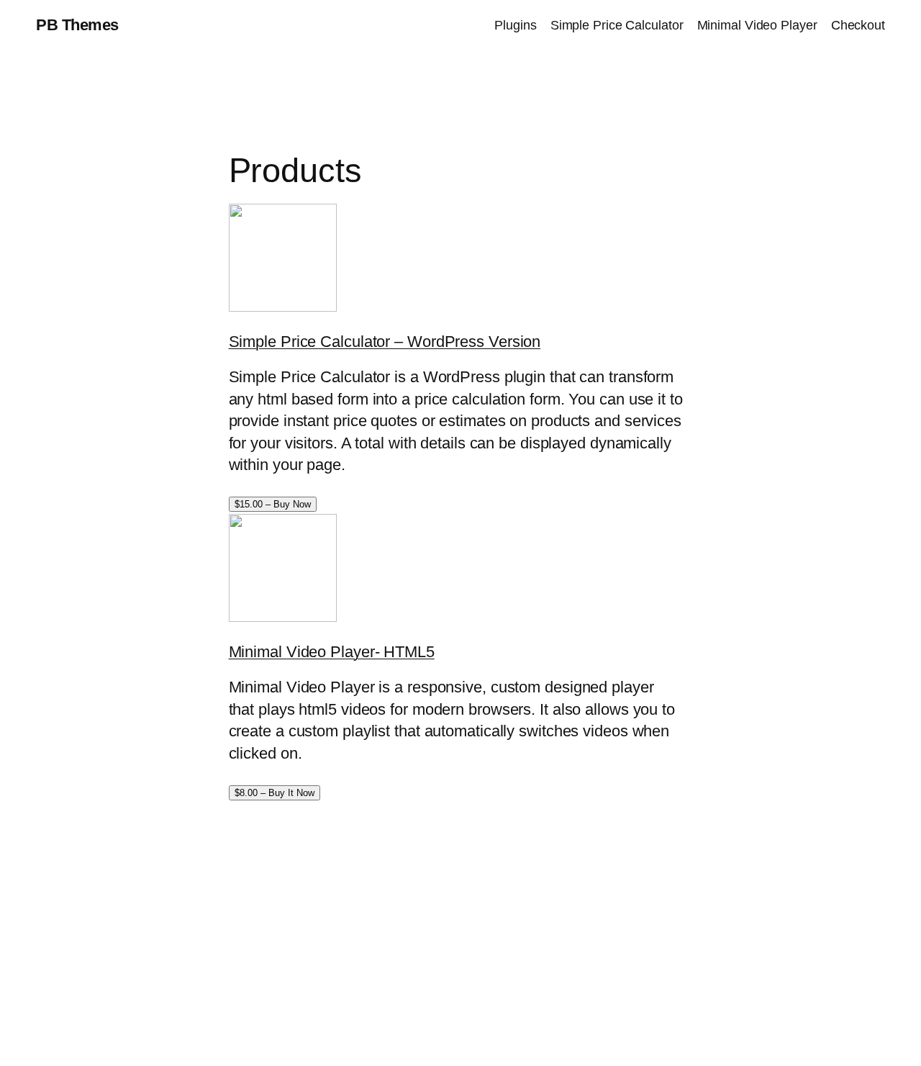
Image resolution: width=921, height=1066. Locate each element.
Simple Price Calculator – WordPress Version (385, 342)
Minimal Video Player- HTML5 (332, 652)
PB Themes (77, 25)
